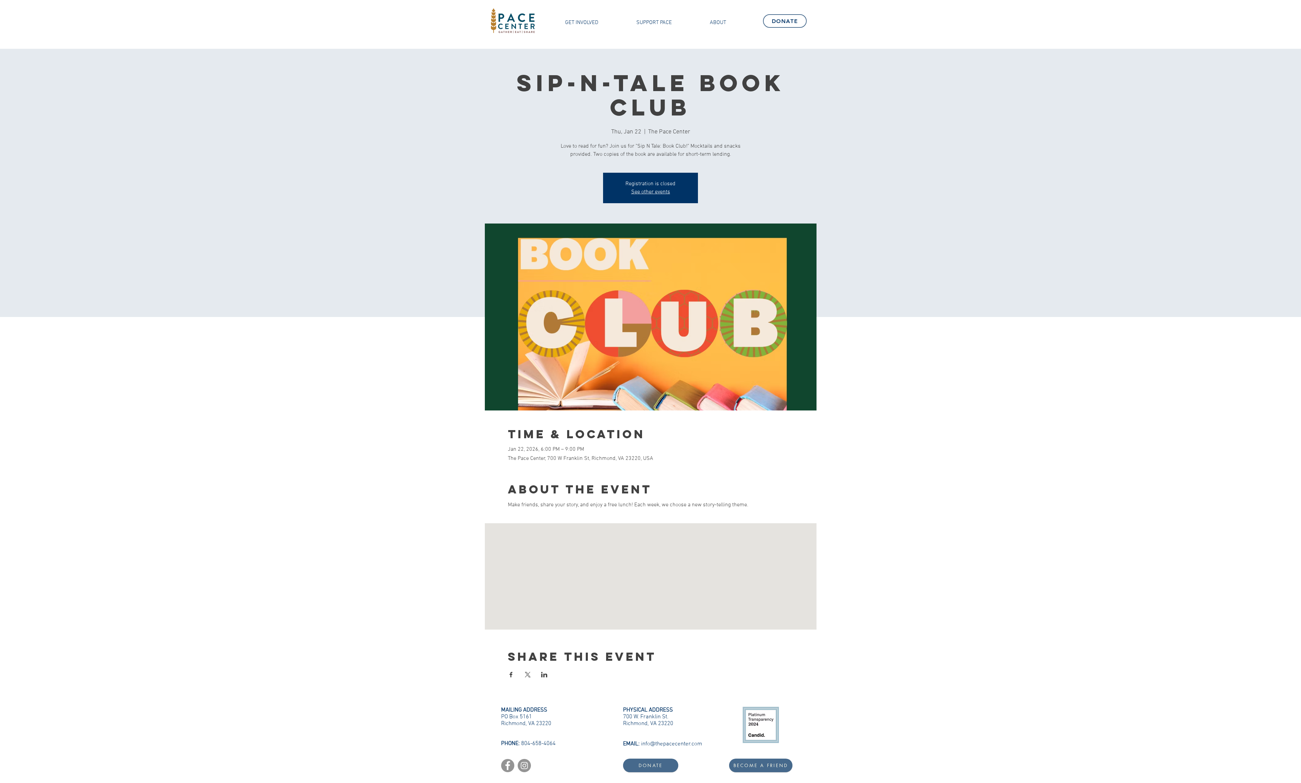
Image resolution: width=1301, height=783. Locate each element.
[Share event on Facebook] (511, 674)
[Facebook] (507, 765)
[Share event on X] (527, 674)
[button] (581, 22)
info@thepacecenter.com (671, 744)
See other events (650, 192)
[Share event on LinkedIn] (544, 674)
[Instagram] (524, 765)
